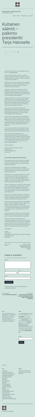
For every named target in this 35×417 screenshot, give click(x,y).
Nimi (5, 270)
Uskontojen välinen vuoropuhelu (26, 328)
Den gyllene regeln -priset (26, 245)
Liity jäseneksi (24, 15)
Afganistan (20, 313)
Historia (18, 15)
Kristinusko (25, 320)
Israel (22, 316)
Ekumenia (23, 313)
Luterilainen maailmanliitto (7, 386)
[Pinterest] (13, 51)
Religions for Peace (5, 389)
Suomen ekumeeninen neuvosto (8, 391)
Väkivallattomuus (28, 330)
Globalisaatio (28, 313)
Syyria (31, 327)
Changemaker (4, 370)
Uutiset (29, 244)
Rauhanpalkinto (21, 326)
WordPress (11, 411)
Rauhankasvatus (25, 324)
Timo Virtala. (21, 373)
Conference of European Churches (8, 373)
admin (6, 245)
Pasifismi (20, 323)
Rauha (20, 324)
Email (19, 270)
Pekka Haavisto (23, 323)
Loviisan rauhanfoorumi (6, 385)
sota (20, 327)
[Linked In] (15, 51)
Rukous (28, 326)
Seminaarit (31, 326)
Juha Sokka (25, 316)
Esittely (14, 15)
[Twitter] (8, 51)
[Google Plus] (10, 51)
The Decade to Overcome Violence (8, 394)
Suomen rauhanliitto (5, 392)
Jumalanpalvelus (28, 316)
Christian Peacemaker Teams (7, 372)
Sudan (22, 327)
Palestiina (29, 321)
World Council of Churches (7, 397)
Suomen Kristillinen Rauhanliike (11, 11)
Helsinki (31, 313)
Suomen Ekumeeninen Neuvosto (27, 327)
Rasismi (29, 323)
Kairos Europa (4, 379)
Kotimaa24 (4, 382)
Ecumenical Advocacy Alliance (7, 375)
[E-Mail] (18, 51)
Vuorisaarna (22, 330)
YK (19, 332)
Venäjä (19, 330)
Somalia (19, 327)
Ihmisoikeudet (25, 314)
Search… (20, 336)
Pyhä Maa (4, 388)
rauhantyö (25, 326)
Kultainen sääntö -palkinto (24, 246)
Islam (19, 316)
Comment (6, 259)
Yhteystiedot (30, 15)
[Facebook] (5, 51)
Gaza (26, 313)
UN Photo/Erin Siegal (13, 72)
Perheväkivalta (26, 323)
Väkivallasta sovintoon (6, 395)
